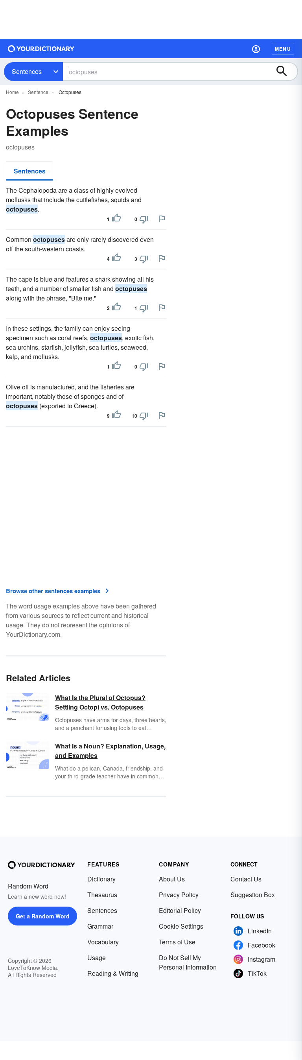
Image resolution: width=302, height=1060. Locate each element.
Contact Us (245, 878)
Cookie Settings (181, 926)
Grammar (100, 926)
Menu (283, 48)
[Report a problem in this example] (161, 218)
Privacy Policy (179, 894)
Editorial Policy (180, 910)
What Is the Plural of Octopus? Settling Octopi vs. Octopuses (100, 702)
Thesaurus (102, 894)
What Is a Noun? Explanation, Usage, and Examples (110, 750)
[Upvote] (116, 219)
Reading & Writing (112, 973)
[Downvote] (144, 219)
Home (12, 91)
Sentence (38, 91)
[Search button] (285, 71)
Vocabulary (103, 941)
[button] (256, 49)
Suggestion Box (252, 894)
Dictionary (101, 878)
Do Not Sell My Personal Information (188, 962)
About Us (172, 878)
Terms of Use (177, 941)
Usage (96, 957)
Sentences (27, 71)
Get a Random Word (43, 916)
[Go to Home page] (41, 48)
